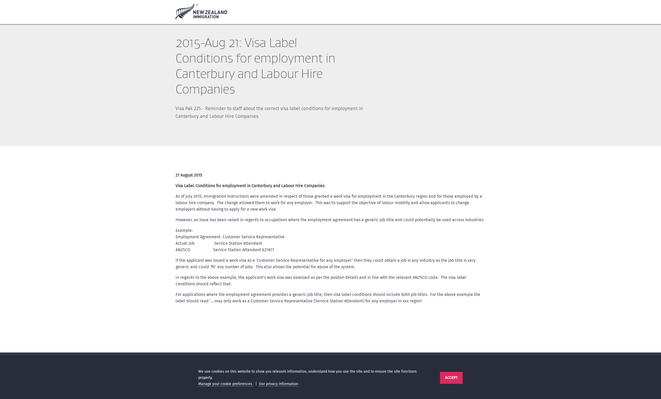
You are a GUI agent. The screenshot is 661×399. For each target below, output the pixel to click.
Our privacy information (278, 384)
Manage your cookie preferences (225, 384)
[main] (330, 190)
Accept (451, 377)
